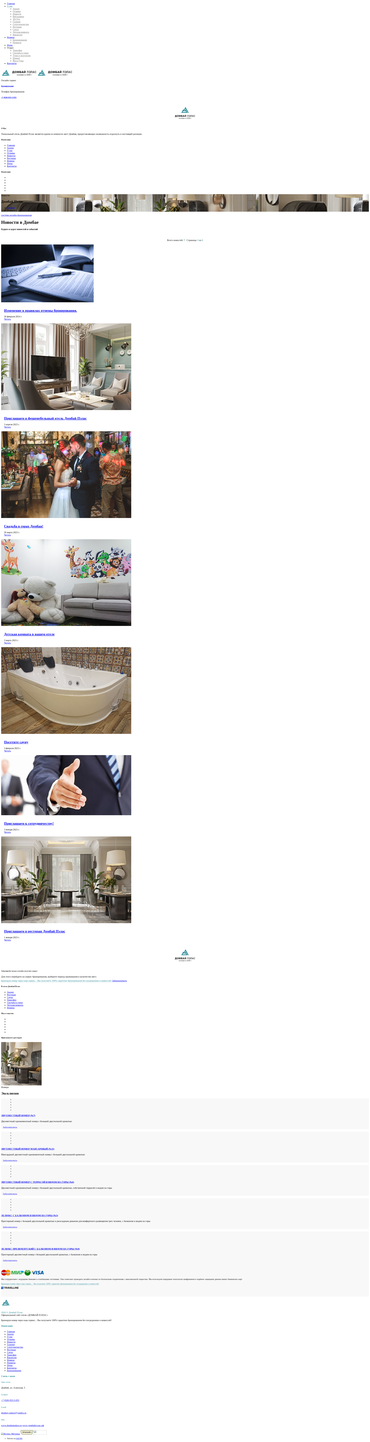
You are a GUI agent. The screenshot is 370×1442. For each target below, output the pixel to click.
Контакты (12, 63)
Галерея (16, 22)
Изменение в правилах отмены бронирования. (40, 310)
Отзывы (17, 11)
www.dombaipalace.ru (11, 1425)
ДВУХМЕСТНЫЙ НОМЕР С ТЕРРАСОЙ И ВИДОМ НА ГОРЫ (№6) (37, 1182)
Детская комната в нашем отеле (29, 634)
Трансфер (17, 50)
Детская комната (21, 32)
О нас (10, 6)
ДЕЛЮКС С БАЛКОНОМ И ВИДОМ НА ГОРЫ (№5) (29, 1215)
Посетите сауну (16, 742)
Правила (17, 42)
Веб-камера (18, 16)
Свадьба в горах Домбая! (23, 526)
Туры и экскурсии (22, 55)
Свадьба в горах (21, 53)
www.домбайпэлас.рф (33, 1425)
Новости (17, 14)
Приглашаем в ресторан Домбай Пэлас (34, 931)
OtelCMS (19, 1439)
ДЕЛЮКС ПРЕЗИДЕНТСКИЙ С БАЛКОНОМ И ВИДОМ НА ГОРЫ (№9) (40, 1249)
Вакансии (17, 35)
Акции (16, 9)
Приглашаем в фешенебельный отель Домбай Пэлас (45, 418)
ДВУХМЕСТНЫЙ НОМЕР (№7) (18, 1115)
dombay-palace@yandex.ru (13, 1413)
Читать (7, 319)
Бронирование (20, 40)
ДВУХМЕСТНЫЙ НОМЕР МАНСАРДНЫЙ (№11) (27, 1149)
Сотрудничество (21, 24)
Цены (10, 45)
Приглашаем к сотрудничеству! (29, 823)
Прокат (16, 58)
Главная (11, 3)
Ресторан (17, 27)
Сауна (16, 29)
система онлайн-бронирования (16, 215)
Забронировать (119, 980)
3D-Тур (16, 19)
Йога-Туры (18, 61)
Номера (10, 37)
